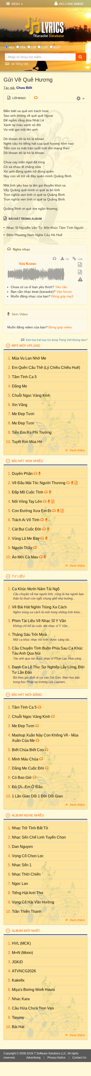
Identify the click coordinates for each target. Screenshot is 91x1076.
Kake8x (18, 980)
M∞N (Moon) (22, 953)
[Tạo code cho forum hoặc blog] (80, 272)
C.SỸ (44, 47)
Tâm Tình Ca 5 (24, 377)
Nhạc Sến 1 (22, 865)
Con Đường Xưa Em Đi (32, 511)
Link (80, 259)
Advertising (33, 1057)
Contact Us (79, 1057)
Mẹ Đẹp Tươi (23, 414)
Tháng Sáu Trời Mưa (29, 634)
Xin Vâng (19, 405)
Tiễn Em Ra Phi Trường (32, 432)
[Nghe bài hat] (55, 259)
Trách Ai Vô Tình (26, 520)
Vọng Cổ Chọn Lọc (28, 856)
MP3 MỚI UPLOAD (26, 345)
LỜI (33, 47)
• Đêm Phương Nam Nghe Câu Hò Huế (33, 235)
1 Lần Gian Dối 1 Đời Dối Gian (37, 796)
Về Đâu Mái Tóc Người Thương (39, 483)
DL (67, 259)
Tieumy (18, 1017)
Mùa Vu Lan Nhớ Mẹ (29, 358)
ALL (11, 47)
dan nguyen (22, 847)
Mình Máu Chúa (25, 759)
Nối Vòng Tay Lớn (27, 501)
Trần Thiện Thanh (27, 911)
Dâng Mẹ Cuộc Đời (28, 768)
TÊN (22, 47)
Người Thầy (22, 548)
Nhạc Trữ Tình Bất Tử (30, 828)
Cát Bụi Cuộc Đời (27, 529)
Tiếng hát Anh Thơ (27, 893)
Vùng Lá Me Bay (26, 538)
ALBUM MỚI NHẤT (26, 931)
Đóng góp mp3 (62, 296)
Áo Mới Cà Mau (25, 557)
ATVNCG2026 (24, 971)
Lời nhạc (19, 98)
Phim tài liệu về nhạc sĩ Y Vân (39, 621)
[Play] (12, 260)
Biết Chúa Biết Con (28, 750)
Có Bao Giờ (22, 778)
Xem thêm (77, 450)
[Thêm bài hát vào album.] (80, 265)
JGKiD (17, 962)
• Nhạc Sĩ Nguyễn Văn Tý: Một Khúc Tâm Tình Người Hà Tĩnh (46, 228)
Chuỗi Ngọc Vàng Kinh (31, 395)
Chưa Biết (24, 88)
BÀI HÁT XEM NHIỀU (27, 461)
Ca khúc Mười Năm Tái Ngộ (36, 589)
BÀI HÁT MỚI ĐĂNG (27, 694)
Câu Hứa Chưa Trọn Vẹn (33, 1008)
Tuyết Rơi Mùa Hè (27, 442)
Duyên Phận (23, 474)
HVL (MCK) (21, 943)
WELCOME (71, 4)
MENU (16, 4)
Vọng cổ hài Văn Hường (33, 902)
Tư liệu (18, 576)
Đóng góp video (60, 327)
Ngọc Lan (20, 884)
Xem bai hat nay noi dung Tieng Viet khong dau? (57, 340)
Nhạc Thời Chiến (26, 874)
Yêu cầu (61, 287)
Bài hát (18, 1027)
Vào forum (64, 291)
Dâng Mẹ (19, 386)
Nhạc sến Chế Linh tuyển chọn (39, 837)
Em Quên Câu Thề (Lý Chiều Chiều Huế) (46, 368)
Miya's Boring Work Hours (33, 990)
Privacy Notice (56, 1057)
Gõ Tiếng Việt (19, 64)
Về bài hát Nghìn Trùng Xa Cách (39, 607)
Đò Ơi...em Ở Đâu (27, 787)
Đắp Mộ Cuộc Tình (28, 492)
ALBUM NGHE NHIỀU (28, 815)
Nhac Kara (21, 999)
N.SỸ (56, 47)
